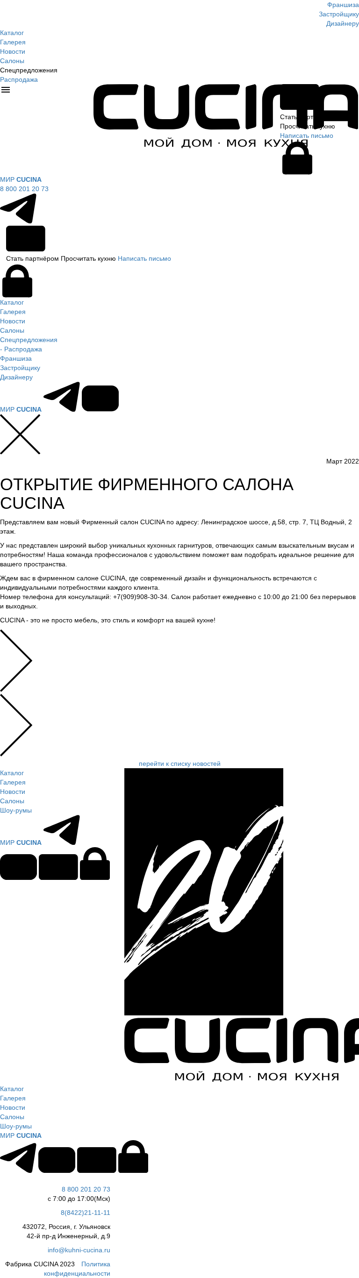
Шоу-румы (16, 810)
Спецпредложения (28, 339)
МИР (21, 179)
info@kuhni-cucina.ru (79, 1250)
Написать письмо (144, 258)
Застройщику (339, 14)
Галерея (13, 42)
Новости (12, 51)
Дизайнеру (342, 23)
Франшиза (343, 4)
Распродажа (19, 79)
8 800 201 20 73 (24, 189)
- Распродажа (21, 349)
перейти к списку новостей (180, 763)
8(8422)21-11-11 (85, 1212)
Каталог (12, 32)
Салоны (12, 60)
